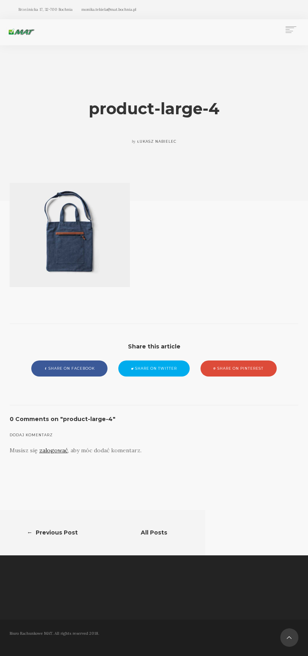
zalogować (53, 450)
